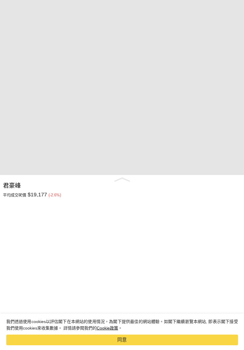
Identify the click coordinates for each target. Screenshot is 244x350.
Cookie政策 (107, 328)
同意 (122, 339)
